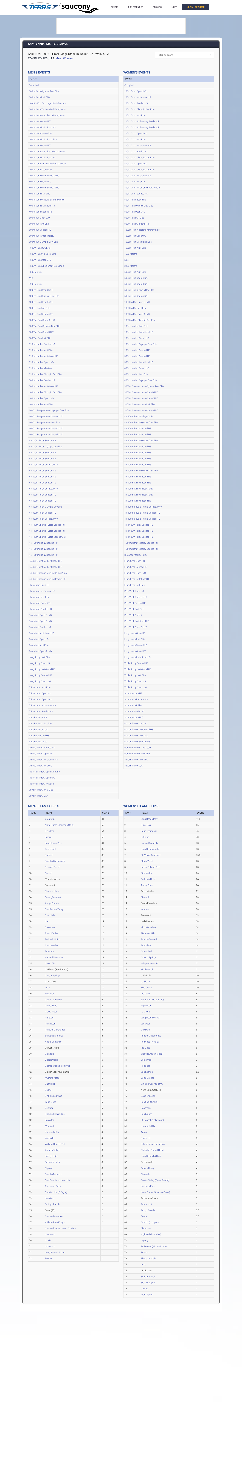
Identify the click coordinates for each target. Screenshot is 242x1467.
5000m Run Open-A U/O (41, 314)
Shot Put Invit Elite (38, 741)
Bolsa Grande (147, 1078)
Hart (47, 921)
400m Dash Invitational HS (42, 205)
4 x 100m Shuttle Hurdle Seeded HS (142, 512)
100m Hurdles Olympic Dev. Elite (140, 344)
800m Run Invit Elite (39, 223)
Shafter (48, 1090)
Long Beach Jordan (150, 849)
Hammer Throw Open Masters (44, 771)
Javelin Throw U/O (38, 795)
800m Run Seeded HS (40, 229)
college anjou (51, 1156)
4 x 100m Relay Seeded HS (42, 440)
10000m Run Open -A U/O (42, 320)
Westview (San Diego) (152, 1053)
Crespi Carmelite (53, 999)
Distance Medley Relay (135, 555)
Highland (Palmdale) (55, 1114)
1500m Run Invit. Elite (39, 248)
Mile (31, 278)
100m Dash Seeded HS (40, 133)
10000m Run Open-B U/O (41, 332)
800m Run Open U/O (39, 217)
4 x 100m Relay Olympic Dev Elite (45, 446)
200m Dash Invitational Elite (43, 139)
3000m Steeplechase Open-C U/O (46, 428)
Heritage (49, 1017)
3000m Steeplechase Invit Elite (44, 422)
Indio (47, 987)
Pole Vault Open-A (133, 615)
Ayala (143, 1264)
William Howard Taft (55, 1144)
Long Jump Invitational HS (42, 669)
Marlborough (147, 969)
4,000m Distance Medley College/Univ (48, 573)
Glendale (49, 1053)
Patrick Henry (147, 1168)
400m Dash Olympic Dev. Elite (44, 187)
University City (52, 1132)
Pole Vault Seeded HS (40, 627)
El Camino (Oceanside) (152, 999)
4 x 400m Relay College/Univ (43, 488)
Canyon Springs (53, 975)
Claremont (50, 927)
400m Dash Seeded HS (40, 211)
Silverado (145, 897)
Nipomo (49, 1168)
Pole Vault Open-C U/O (40, 615)
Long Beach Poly (53, 843)
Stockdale (50, 915)
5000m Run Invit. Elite (135, 272)
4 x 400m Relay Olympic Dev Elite (45, 506)
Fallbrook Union (52, 1162)
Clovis (48, 1240)
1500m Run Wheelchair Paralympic (46, 266)
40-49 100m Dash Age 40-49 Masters (47, 103)
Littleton (145, 837)
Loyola (48, 837)
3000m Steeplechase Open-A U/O (46, 416)
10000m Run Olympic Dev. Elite (44, 326)
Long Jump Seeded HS (40, 675)
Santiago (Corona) (54, 1035)
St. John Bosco (52, 867)
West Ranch (147, 1294)
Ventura (49, 1108)
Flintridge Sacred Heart (152, 1150)
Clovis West (51, 1011)
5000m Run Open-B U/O (41, 302)
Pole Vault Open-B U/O (40, 621)
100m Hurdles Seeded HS (137, 350)
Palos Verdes (51, 933)
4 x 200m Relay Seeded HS (42, 470)
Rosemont (146, 1108)
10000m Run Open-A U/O (137, 314)
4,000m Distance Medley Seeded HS (47, 579)
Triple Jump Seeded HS (41, 711)
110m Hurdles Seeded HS (42, 344)
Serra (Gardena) (53, 897)
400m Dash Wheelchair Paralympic (46, 199)
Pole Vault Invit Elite (39, 645)
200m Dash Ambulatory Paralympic (47, 151)
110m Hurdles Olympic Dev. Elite (45, 374)
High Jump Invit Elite (39, 597)
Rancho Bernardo (53, 1174)
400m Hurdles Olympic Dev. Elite (45, 392)
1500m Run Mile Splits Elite (42, 254)
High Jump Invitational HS (42, 591)
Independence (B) (149, 963)
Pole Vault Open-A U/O (40, 651)
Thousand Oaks (53, 1186)
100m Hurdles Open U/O (136, 338)
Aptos (144, 1132)
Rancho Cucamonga (55, 861)
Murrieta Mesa (52, 1078)
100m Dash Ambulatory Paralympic (47, 115)
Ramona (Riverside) (55, 1029)
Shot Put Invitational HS (40, 723)
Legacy (144, 1240)
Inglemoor (146, 1005)
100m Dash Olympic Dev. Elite (139, 109)
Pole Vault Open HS (39, 639)
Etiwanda (49, 951)
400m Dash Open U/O (40, 181)
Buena (144, 1216)
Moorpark (49, 1126)
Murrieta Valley (148, 927)
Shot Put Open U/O (38, 729)
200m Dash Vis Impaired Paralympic (47, 163)
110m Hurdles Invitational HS (43, 356)
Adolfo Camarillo (53, 1041)
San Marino (146, 1114)
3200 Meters (35, 284)
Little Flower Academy (152, 1084)
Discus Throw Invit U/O (40, 765)
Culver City (50, 963)
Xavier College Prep (150, 867)
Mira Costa (146, 987)
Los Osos (50, 1198)
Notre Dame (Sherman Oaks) (59, 825)
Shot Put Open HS (38, 717)
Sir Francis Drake (53, 1096)
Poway (48, 1258)
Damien (49, 855)
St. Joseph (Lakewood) (152, 1120)
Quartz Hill (50, 1084)
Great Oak (50, 819)
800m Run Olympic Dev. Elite (43, 241)
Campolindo (51, 1005)
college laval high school (153, 1144)
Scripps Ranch (52, 1204)
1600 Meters (35, 272)
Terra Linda (50, 1102)
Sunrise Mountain (54, 1216)
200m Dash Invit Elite (134, 139)
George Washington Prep (57, 1065)
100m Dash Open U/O (40, 121)
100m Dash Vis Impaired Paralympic (47, 109)
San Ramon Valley (54, 909)
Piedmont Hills (148, 933)
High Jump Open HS (39, 585)
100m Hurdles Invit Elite (136, 326)
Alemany (145, 993)
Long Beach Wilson (150, 1017)
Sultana (144, 1252)
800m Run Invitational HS (41, 235)
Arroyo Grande (52, 903)
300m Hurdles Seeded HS (42, 380)
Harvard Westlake (54, 957)
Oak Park (145, 1029)
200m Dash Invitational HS (42, 157)
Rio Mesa (49, 831)
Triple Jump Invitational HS (42, 705)
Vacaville (49, 1138)
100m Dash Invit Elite (39, 97)
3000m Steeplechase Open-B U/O (46, 434)
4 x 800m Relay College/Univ (43, 518)
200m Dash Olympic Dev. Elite (44, 175)
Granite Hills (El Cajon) (56, 1192)
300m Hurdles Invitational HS (43, 386)
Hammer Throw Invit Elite (41, 783)
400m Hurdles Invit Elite (41, 404)
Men (58, 58)
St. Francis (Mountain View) (154, 1246)
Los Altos (49, 1120)
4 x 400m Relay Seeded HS (42, 482)
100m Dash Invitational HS (42, 127)
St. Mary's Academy (151, 855)
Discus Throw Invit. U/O (136, 735)
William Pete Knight (55, 1222)
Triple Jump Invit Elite (39, 687)
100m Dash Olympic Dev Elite (44, 91)
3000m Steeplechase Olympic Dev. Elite (49, 410)
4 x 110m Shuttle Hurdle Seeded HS (47, 524)
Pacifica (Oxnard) (149, 1102)
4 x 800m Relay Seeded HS (42, 512)
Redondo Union (52, 939)
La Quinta (145, 1011)
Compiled (34, 85)
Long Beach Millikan (55, 1252)
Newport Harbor (53, 891)
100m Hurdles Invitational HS (138, 332)
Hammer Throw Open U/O (42, 777)
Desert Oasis (51, 1059)
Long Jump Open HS (39, 663)
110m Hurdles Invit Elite (41, 350)
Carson (48, 873)
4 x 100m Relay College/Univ (43, 464)
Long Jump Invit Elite (39, 657)
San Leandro (51, 945)
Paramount (50, 1023)
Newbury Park (148, 1186)
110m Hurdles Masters (40, 368)
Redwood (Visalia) (150, 1041)
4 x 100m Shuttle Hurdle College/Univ (143, 506)
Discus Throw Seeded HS (42, 747)
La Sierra (145, 981)
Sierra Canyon (148, 1282)
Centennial (50, 849)
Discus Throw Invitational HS (43, 759)
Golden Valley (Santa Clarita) (155, 1180)
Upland (144, 1288)
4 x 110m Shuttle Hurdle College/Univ (47, 537)
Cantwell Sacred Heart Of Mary (60, 1228)
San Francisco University (57, 1180)
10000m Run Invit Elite (40, 338)
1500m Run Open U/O (40, 260)
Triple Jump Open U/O (40, 699)
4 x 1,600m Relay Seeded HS (43, 543)
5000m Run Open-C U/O (41, 290)
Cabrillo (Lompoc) (150, 1222)
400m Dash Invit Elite (39, 193)
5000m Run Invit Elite (39, 308)
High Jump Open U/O (39, 603)
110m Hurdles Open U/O (41, 362)
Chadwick (50, 1234)
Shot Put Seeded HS (39, 735)
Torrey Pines (147, 885)
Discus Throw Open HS (40, 753)
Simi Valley (146, 873)
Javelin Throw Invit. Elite (41, 789)
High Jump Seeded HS (40, 609)
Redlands (49, 993)
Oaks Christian (148, 1096)
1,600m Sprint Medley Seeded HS (45, 561)
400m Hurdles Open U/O (41, 398)
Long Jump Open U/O (40, 681)
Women (68, 58)
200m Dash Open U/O (40, 145)
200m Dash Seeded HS (40, 169)
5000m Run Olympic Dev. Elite (44, 296)
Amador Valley (52, 1150)
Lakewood (50, 1246)
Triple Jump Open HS (39, 693)
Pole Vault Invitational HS (41, 633)
